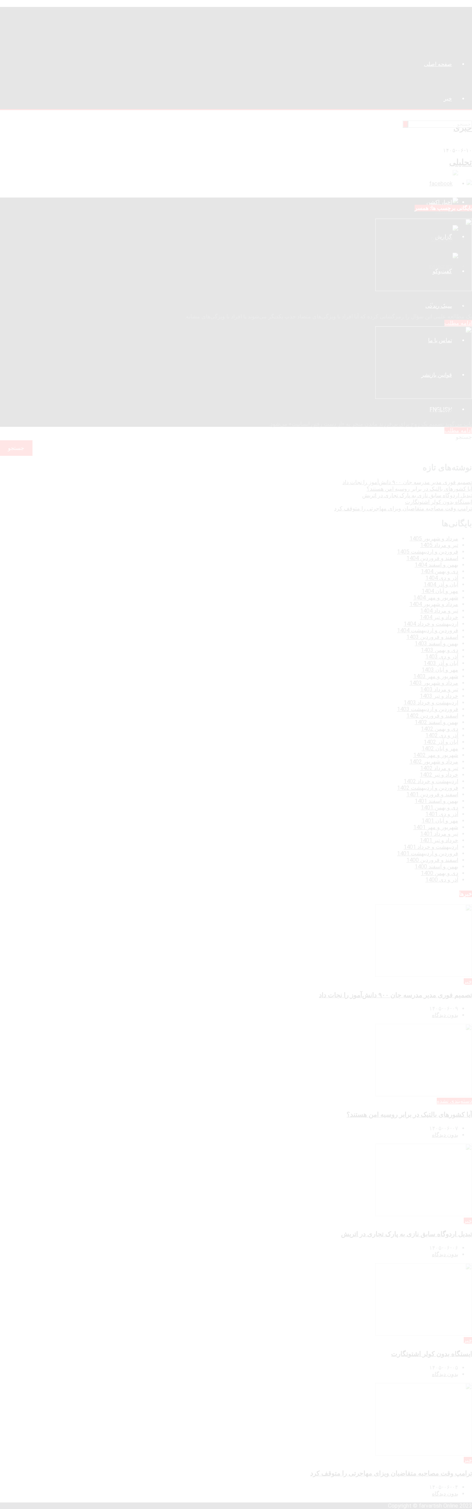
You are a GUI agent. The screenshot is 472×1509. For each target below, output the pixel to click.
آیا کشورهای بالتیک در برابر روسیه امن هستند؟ (419, 489)
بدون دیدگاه (445, 1015)
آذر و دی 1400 (441, 879)
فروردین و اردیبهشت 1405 (427, 551)
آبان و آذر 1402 (441, 742)
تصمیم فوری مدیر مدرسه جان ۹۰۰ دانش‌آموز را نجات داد (407, 482)
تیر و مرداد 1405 (439, 545)
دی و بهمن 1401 (439, 807)
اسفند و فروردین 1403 (432, 637)
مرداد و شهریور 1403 (433, 683)
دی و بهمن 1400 (439, 873)
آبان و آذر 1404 (441, 584)
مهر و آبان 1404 (440, 591)
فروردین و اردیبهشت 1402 (427, 788)
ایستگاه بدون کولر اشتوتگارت (438, 502)
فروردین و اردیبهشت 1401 (427, 853)
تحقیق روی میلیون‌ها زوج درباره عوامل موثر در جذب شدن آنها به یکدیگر (375, 303)
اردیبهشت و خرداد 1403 (431, 702)
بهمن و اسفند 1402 (436, 722)
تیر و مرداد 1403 (439, 689)
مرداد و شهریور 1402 (433, 761)
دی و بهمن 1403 (439, 650)
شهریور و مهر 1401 (435, 827)
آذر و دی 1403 (441, 656)
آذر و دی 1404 (441, 578)
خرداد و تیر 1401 (439, 840)
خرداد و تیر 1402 (439, 774)
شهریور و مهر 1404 (435, 597)
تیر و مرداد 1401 (439, 833)
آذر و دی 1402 (441, 735)
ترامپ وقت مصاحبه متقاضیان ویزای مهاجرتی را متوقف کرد (403, 508)
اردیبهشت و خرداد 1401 (431, 847)
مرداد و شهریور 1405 (433, 538)
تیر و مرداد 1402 (439, 768)
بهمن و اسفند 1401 (436, 801)
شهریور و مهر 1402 (435, 755)
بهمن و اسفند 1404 (436, 564)
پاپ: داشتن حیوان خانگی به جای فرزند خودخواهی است (397, 410)
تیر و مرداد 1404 (439, 610)
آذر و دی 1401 (441, 814)
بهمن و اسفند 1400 (436, 866)
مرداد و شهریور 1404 (433, 604)
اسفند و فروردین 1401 (432, 794)
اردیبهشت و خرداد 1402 (431, 781)
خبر (468, 981)
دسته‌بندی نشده (454, 1101)
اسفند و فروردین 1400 (432, 860)
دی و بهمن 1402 (439, 728)
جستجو (464, 437)
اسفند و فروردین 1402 (432, 715)
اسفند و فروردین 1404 (432, 558)
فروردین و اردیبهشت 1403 (427, 709)
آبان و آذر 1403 (441, 663)
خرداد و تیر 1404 (439, 617)
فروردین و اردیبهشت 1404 (427, 630)
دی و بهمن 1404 (439, 571)
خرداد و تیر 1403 (439, 696)
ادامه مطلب (458, 323)
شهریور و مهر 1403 (435, 676)
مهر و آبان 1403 (440, 669)
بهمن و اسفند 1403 (436, 643)
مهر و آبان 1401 (440, 820)
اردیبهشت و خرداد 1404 (431, 624)
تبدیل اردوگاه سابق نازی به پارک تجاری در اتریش (417, 495)
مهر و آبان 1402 (440, 748)
